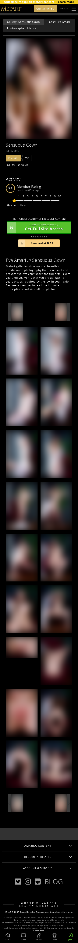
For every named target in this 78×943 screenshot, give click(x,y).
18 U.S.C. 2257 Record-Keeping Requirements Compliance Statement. (39, 912)
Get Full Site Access (44, 227)
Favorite (13, 158)
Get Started (45, 8)
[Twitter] (18, 881)
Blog (53, 881)
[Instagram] (28, 881)
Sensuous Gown (21, 145)
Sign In (63, 8)
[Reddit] (38, 881)
